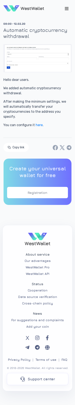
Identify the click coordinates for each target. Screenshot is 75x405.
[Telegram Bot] (37, 347)
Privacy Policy (19, 359)
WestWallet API (37, 274)
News (37, 313)
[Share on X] (62, 147)
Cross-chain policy (37, 303)
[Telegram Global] (47, 347)
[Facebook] (47, 338)
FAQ (64, 359)
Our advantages (38, 261)
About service (38, 254)
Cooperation (38, 290)
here (39, 125)
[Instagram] (37, 338)
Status (37, 284)
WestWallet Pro (38, 267)
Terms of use (45, 359)
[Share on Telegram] (69, 147)
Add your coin (37, 326)
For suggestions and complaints (37, 320)
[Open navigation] (67, 8)
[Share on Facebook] (55, 147)
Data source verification (37, 297)
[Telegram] (27, 347)
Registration (37, 192)
